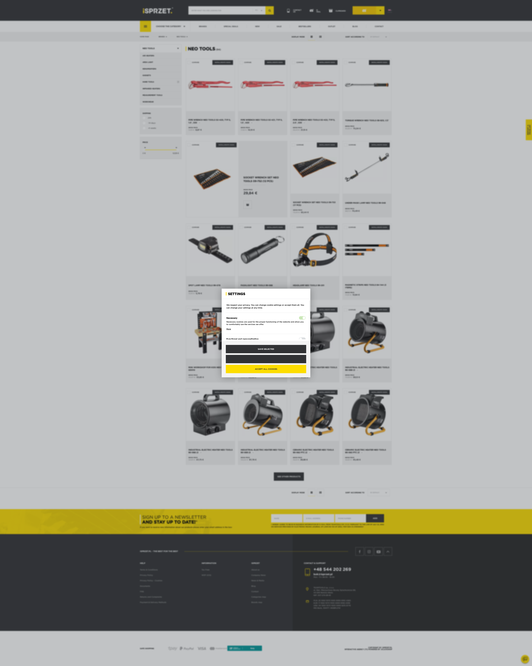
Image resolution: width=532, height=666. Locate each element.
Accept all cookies (266, 369)
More (228, 329)
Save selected (266, 349)
